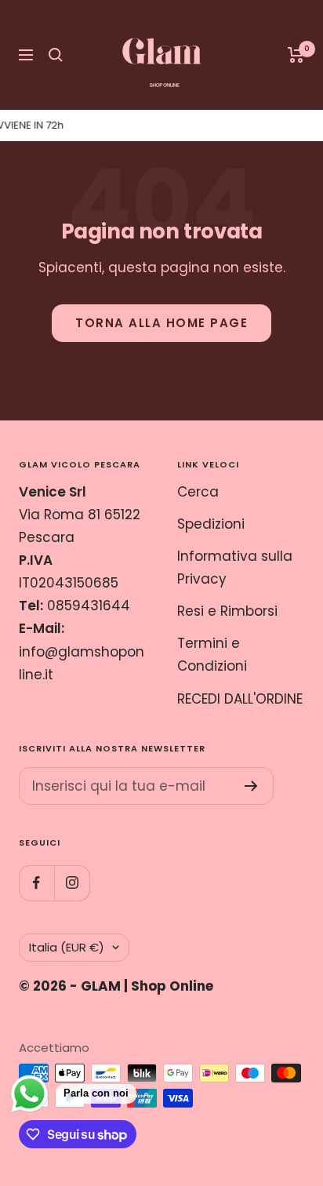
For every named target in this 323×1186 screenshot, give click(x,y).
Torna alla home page (161, 323)
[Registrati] (251, 785)
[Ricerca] (56, 55)
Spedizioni (211, 524)
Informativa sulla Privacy (234, 567)
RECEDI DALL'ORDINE (240, 698)
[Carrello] (296, 55)
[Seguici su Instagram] (71, 882)
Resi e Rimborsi (227, 611)
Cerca (198, 491)
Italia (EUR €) (66, 947)
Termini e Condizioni (212, 654)
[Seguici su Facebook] (36, 882)
